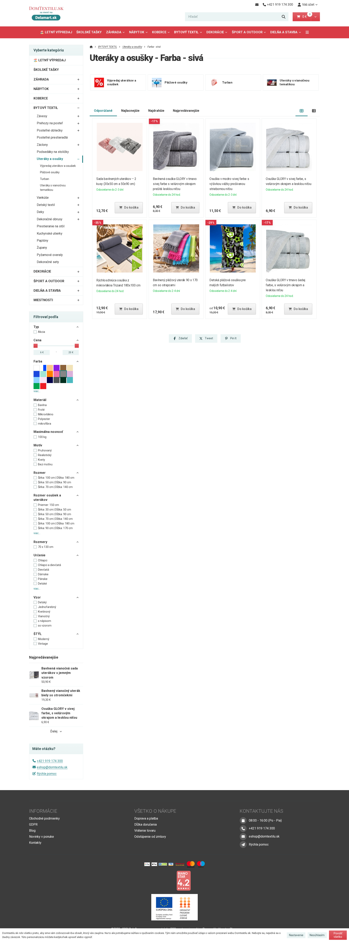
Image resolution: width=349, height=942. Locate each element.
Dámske (43, 574)
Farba (38, 361)
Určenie (39, 555)
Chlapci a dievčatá (49, 565)
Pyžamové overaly (50, 255)
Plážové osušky (50, 172)
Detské (42, 583)
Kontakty (35, 843)
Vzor (37, 597)
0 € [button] (306, 17)
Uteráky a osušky (50, 159)
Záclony (42, 145)
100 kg (42, 437)
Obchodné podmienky (44, 818)
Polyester (44, 419)
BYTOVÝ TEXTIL (186, 32)
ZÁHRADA (113, 32)
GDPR (33, 824)
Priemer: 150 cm (48, 505)
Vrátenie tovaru (145, 830)
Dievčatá (43, 569)
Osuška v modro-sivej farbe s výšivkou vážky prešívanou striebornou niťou (229, 184)
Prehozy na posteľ (50, 123)
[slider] (36, 346)
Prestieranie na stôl (50, 226)
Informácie (43, 811)
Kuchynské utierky (49, 233)
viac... (37, 391)
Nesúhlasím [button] (317, 935)
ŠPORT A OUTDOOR (247, 32)
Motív (38, 445)
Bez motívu (45, 464)
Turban (44, 179)
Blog (32, 830)
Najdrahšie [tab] (156, 111)
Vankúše (43, 197)
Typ (36, 327)
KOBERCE (159, 32)
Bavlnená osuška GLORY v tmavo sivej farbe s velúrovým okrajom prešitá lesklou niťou (175, 184)
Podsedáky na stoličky (53, 152)
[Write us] (243, 844)
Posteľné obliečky (50, 130)
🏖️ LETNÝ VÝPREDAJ (56, 32)
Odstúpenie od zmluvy (150, 837)
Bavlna (42, 405)
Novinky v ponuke (41, 837)
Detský (42, 602)
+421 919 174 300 (50, 761)
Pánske (42, 579)
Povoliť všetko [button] (338, 935)
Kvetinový (44, 611)
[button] (315, 16)
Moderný (43, 639)
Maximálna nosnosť (48, 432)
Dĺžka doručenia (145, 824)
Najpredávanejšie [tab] (186, 111)
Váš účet (308, 4)
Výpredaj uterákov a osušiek (58, 165)
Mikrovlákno (45, 414)
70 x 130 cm (45, 546)
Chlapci (42, 560)
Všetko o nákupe (155, 811)
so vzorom (45, 625)
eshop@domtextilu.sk (52, 767)
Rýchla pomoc (47, 774)
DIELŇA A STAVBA (283, 32)
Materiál (40, 400)
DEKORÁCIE (215, 32)
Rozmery (40, 542)
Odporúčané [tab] (103, 111)
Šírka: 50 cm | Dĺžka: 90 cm (54, 482)
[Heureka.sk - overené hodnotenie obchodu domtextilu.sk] (167, 880)
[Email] (257, 4)
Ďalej (53, 731)
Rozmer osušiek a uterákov (47, 497)
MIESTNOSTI (43, 300)
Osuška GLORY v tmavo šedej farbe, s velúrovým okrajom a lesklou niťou (285, 285)
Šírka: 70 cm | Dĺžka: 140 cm (55, 487)
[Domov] (49, 13)
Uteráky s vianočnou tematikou (53, 187)
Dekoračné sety (48, 262)
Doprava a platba (146, 818)
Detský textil (46, 205)
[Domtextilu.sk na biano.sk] (183, 880)
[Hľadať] (283, 16)
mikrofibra (44, 423)
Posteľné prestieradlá (52, 137)
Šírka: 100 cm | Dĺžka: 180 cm (56, 477)
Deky (40, 212)
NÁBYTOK (136, 32)
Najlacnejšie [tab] (130, 111)
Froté (41, 409)
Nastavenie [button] (296, 935)
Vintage (43, 643)
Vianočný (44, 616)
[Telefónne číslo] (243, 828)
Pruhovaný (45, 450)
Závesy (42, 116)
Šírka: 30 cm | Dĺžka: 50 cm (54, 509)
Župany (42, 248)
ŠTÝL (38, 634)
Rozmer (40, 473)
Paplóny (42, 240)
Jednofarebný (47, 607)
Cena (37, 340)
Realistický (45, 455)
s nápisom (44, 620)
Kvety (41, 459)
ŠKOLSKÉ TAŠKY (89, 32)
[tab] (301, 111)
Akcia (41, 331)
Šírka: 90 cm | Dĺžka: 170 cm (55, 528)
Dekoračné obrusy (49, 219)
